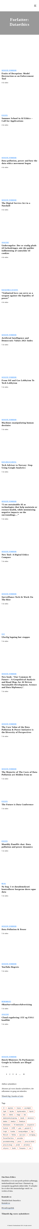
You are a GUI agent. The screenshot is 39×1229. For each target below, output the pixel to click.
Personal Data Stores (8, 1138)
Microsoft (5, 1135)
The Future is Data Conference (17, 804)
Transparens (22, 1148)
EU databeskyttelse (19, 1125)
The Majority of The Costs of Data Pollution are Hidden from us (19, 773)
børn (4, 1114)
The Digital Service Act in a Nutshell (16, 204)
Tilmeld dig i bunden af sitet (12, 1096)
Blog (4, 883)
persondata (20, 1138)
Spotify (14, 1148)
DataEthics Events (10, 290)
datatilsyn (13, 1121)
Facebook (5, 1128)
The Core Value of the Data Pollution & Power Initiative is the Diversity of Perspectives (18, 729)
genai (20, 1128)
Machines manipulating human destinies (18, 424)
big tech (31, 1111)
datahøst (5, 1121)
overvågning (32, 1135)
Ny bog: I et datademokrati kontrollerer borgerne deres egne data (19, 889)
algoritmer (10, 1108)
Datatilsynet (22, 1121)
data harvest (31, 1118)
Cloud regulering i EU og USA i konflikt (18, 1018)
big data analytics (21, 1111)
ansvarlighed (27, 1108)
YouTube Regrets (10, 967)
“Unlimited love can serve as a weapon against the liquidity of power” (18, 295)
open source (22, 1135)
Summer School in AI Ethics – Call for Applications (17, 119)
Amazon (19, 1108)
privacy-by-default (29, 1141)
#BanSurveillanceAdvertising (17, 1004)
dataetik (22, 1118)
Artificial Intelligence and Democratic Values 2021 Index (17, 339)
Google (5, 1131)
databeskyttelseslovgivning (10, 1118)
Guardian (12, 1131)
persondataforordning (8, 1141)
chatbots (11, 1114)
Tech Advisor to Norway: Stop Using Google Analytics (17, 466)
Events (5, 115)
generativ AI (28, 1128)
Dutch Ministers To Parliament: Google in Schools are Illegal (18, 1061)
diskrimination (6, 1125)
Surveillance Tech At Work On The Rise (17, 598)
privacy (19, 1141)
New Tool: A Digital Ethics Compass (15, 555)
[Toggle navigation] (30, 5)
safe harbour (27, 1145)
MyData (14, 1135)
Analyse (5, 242)
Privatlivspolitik (8, 1208)
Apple (4, 1111)
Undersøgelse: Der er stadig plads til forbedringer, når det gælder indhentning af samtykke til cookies (19, 249)
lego (32, 1131)
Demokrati (6, 1001)
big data (12, 1111)
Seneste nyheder (9, 70)
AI (3, 1108)
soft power (6, 1148)
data (25, 1114)
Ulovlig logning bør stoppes (16, 637)
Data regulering (9, 462)
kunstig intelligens (23, 1131)
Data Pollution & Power (14, 929)
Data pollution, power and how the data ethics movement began (19, 161)
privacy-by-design (7, 1145)
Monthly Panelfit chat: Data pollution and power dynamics (17, 845)
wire (30, 1148)
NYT (3, 634)
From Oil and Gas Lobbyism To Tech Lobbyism (18, 381)
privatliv (18, 1145)
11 (24, 1074)
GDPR (13, 1128)
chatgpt (18, 1114)
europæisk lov (30, 1125)
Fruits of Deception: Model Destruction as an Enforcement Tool (18, 76)
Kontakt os (6, 1203)
